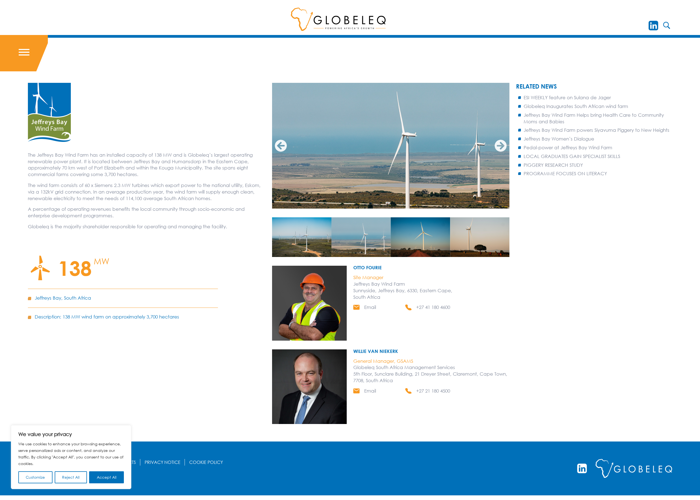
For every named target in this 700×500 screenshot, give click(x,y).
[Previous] (281, 146)
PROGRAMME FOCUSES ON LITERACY (565, 173)
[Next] (501, 146)
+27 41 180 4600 (433, 307)
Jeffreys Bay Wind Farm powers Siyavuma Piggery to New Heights (596, 130)
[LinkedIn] (653, 25)
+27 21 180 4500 (433, 391)
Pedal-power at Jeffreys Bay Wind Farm (568, 147)
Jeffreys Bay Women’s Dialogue (559, 139)
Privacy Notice (162, 462)
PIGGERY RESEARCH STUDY (553, 165)
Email (370, 307)
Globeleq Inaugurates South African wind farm (576, 106)
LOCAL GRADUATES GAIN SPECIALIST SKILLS (572, 156)
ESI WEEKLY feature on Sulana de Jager (567, 97)
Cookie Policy (206, 462)
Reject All (71, 477)
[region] (71, 457)
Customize (35, 477)
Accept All (106, 477)
